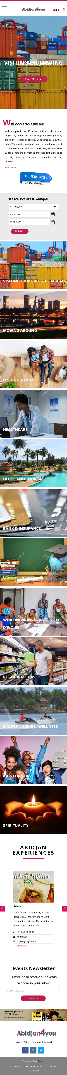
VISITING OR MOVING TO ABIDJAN (35, 281)
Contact (48, 1042)
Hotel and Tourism (23, 479)
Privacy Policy (22, 1042)
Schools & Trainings (25, 577)
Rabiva (41, 1061)
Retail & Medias (19, 676)
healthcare (15, 429)
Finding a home (19, 380)
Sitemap (36, 1042)
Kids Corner (15, 775)
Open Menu (4, 8)
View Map (21, 945)
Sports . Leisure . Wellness (30, 726)
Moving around (20, 330)
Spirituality (16, 825)
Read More (10, 167)
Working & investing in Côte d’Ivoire (33, 623)
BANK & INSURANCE (22, 528)
